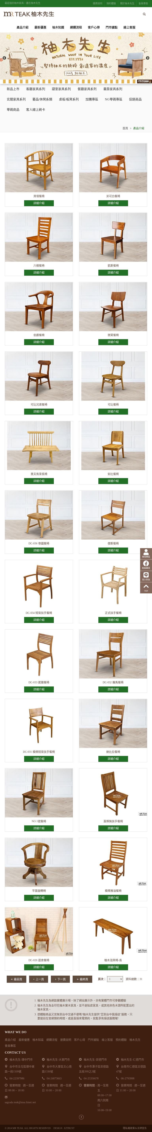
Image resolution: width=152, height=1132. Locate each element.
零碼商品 (13, 109)
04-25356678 (91, 1078)
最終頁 (82, 979)
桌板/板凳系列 (69, 99)
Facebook (81, 1117)
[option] (76, 58)
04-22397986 (17, 1078)
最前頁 (16, 979)
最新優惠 (40, 27)
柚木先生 (135, 1039)
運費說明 (97, 3)
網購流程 (76, 27)
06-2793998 (127, 1078)
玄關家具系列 (16, 99)
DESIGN (57, 1128)
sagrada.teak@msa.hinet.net (20, 1102)
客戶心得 (94, 27)
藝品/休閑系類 (42, 99)
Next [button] (148, 58)
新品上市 (13, 89)
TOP (146, 591)
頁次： (102, 979)
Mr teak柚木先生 (28, 14)
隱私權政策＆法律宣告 (135, 1128)
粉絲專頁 (146, 568)
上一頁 (38, 979)
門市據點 (112, 27)
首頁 (125, 128)
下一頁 (60, 979)
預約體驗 (111, 3)
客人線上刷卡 (35, 109)
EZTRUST (69, 1128)
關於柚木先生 (127, 3)
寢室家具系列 (61, 89)
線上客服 (129, 27)
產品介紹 (22, 27)
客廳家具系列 (35, 89)
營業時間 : (90, 1085)
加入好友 (146, 580)
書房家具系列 (112, 89)
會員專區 (143, 3)
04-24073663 (54, 1078)
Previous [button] (4, 58)
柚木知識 (58, 27)
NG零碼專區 (113, 99)
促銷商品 (135, 99)
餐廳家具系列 (87, 89)
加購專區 (92, 99)
